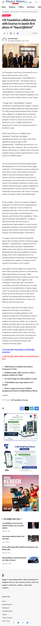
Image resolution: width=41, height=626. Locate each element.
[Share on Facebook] (7, 33)
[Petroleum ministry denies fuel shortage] (33, 538)
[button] (4, 2)
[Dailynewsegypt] (15, 2)
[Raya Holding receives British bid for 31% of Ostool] (33, 560)
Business (6, 15)
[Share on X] (10, 33)
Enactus (25, 400)
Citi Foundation (16, 400)
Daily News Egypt (13, 38)
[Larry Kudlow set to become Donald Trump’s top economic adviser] (33, 525)
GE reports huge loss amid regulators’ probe (20, 379)
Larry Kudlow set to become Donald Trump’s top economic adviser (13, 525)
